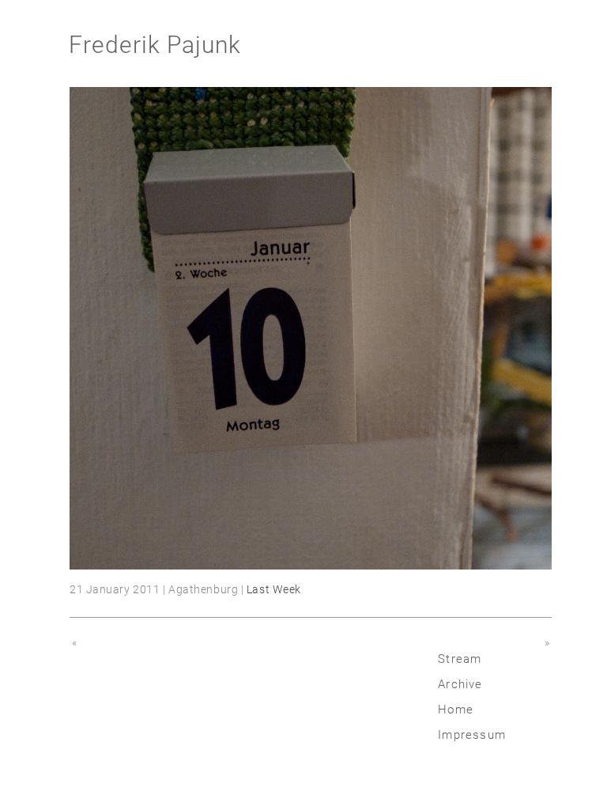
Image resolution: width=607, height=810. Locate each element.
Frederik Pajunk (155, 45)
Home (455, 709)
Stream (459, 659)
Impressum (472, 735)
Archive (460, 684)
